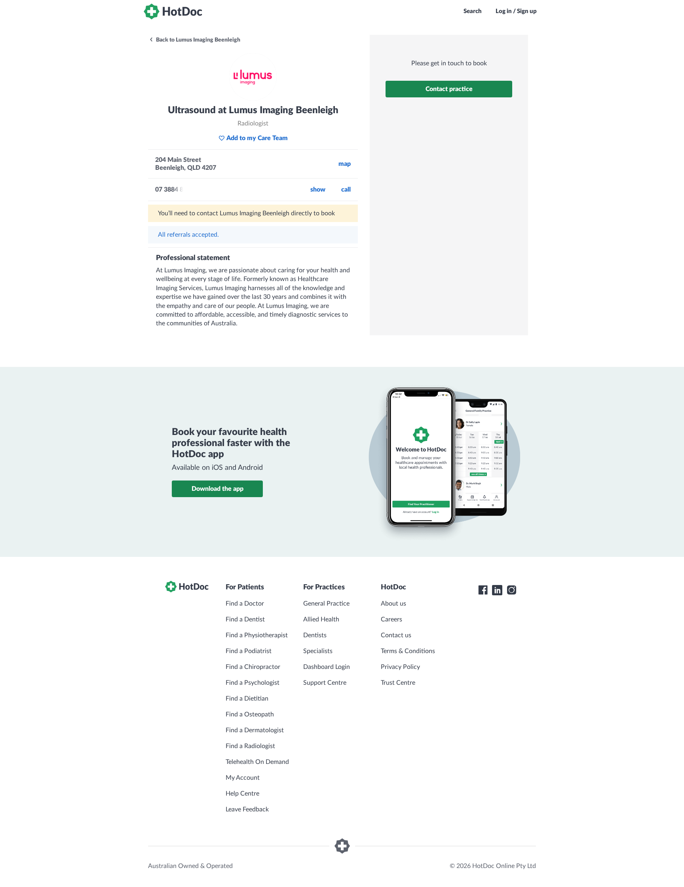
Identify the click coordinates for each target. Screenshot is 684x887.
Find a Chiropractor (253, 667)
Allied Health (321, 619)
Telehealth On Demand (257, 762)
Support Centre (324, 683)
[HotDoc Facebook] (483, 590)
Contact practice (449, 89)
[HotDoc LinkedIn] (497, 590)
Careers (391, 619)
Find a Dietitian (247, 698)
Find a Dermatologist (255, 730)
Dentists (315, 635)
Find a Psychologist (252, 683)
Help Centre (242, 793)
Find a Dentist (245, 619)
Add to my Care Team (257, 138)
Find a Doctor (245, 603)
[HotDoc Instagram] (511, 590)
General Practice (326, 603)
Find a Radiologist (250, 746)
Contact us (396, 635)
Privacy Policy (400, 667)
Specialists (317, 651)
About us (393, 603)
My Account (243, 778)
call (346, 189)
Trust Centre (398, 683)
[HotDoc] (173, 11)
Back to (197, 40)
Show (317, 189)
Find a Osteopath (250, 714)
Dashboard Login (326, 667)
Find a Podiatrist (249, 651)
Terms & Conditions (408, 651)
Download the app (217, 489)
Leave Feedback (247, 809)
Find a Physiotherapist (257, 635)
